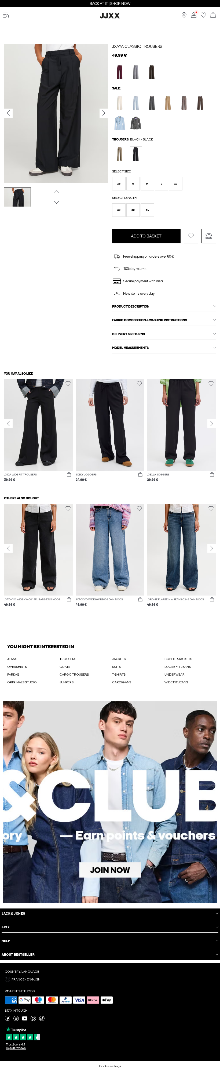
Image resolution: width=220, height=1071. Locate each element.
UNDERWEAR (174, 674)
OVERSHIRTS (17, 667)
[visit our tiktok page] (42, 1020)
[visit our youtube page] (24, 1020)
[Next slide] (211, 423)
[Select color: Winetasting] (120, 72)
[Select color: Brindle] (120, 154)
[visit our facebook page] (7, 1020)
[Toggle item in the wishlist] (191, 236)
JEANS (12, 659)
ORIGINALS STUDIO (22, 682)
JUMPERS (67, 682)
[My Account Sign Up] (110, 802)
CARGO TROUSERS (74, 674)
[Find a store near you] (184, 17)
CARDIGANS (121, 682)
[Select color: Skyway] (136, 103)
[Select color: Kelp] (168, 103)
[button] (119, 183)
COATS (65, 667)
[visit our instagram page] (16, 1020)
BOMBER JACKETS (178, 659)
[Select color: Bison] (184, 103)
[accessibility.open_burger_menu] (6, 15)
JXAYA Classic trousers (137, 46)
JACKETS (119, 659)
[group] (38, 433)
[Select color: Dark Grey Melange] (152, 103)
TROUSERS (68, 659)
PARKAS (13, 674)
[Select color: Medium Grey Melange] (136, 72)
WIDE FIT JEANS (176, 682)
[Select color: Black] (136, 154)
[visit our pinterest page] (33, 1020)
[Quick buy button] (69, 474)
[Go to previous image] (56, 191)
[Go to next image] (56, 202)
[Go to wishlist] (203, 17)
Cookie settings (110, 1066)
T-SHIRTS (119, 674)
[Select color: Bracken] (200, 103)
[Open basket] (213, 15)
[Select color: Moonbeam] (120, 103)
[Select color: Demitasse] (152, 72)
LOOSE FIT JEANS (177, 667)
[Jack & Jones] (110, 17)
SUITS (116, 667)
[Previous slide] (8, 423)
